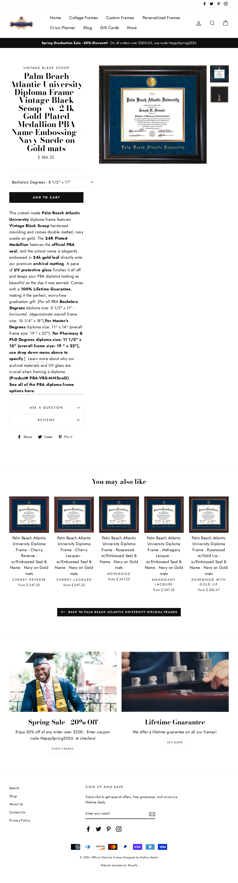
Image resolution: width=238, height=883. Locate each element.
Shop (13, 796)
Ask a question (46, 407)
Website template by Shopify (119, 865)
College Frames (83, 18)
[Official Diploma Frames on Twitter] (98, 829)
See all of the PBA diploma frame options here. (41, 388)
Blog (87, 28)
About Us (16, 804)
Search (14, 788)
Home (55, 18)
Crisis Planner (62, 28)
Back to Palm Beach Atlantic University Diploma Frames (122, 612)
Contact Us (17, 812)
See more (175, 742)
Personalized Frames (161, 18)
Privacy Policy (19, 820)
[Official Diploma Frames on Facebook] (88, 829)
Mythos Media (149, 857)
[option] (119, 43)
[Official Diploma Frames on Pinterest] (108, 829)
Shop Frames (63, 749)
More (132, 28)
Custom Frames (120, 18)
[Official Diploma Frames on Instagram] (119, 829)
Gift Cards (109, 28)
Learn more (38, 358)
